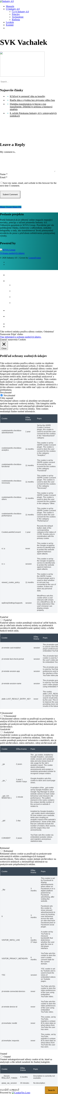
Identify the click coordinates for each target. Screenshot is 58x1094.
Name (3, 174)
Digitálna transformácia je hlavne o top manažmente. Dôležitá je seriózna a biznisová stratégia (31, 107)
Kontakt (12, 316)
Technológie (21, 296)
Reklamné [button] (5, 848)
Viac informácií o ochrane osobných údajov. (20, 337)
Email (3, 177)
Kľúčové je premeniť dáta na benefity (27, 96)
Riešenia (18, 302)
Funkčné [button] (4, 617)
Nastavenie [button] (5, 334)
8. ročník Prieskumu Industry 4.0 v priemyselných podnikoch (33, 114)
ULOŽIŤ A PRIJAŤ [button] (9, 1090)
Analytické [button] (5, 729)
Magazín (12, 274)
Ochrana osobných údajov (12, 253)
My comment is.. (8, 152)
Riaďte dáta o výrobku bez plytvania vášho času (32, 100)
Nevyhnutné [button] (6, 392)
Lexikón (12, 310)
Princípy (18, 290)
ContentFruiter (35, 258)
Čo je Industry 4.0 (25, 284)
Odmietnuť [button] (49, 331)
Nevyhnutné (9, 395)
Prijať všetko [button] (17, 334)
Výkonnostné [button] (6, 713)
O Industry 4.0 (17, 280)
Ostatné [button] (3, 1053)
